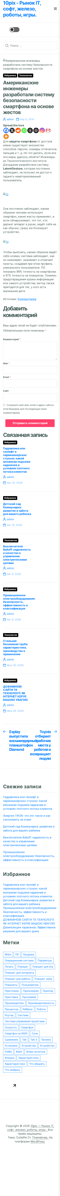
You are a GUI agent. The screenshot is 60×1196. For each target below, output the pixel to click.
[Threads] (30, 130)
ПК (17, 954)
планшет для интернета (19, 972)
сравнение (11, 1039)
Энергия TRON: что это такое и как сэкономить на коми (26, 817)
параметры (45, 960)
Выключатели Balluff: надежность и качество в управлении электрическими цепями (17, 555)
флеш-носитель (35, 1051)
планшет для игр (42, 966)
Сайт (6, 390)
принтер (48, 990)
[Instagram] (42, 130)
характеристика (28, 1057)
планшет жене (43, 978)
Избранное (10, 75)
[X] (12, 130)
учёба (8, 1051)
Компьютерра (27, 299)
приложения (31, 990)
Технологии (25, 75)
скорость (11, 1027)
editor (10, 119)
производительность (41, 1003)
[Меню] (55, 9)
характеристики (15, 1063)
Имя (6, 363)
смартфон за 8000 (16, 1033)
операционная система (19, 960)
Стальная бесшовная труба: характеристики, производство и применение (15, 647)
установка (11, 1045)
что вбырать (37, 1063)
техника (46, 1039)
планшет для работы (17, 978)
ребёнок (28, 1009)
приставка (11, 997)
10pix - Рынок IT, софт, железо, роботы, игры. (22, 9)
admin (10, 477)
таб (24, 1039)
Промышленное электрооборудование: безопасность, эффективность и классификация (19, 602)
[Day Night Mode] (11, 29)
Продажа (28, 954)
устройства (29, 1045)
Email (7, 377)
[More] (6, 136)
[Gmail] (48, 130)
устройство (47, 1045)
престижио (12, 990)
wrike (8, 954)
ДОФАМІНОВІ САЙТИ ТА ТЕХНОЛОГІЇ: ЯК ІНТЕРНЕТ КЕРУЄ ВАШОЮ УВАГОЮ (15, 693)
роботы (41, 1009)
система (23, 1015)
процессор (11, 1009)
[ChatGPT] (36, 130)
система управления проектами (25, 1021)
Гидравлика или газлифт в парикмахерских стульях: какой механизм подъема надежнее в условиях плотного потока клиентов (16, 460)
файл (19, 1051)
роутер (9, 1015)
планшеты (11, 984)
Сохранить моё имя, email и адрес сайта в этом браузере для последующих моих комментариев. (28, 409)
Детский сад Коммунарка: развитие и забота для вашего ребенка (17, 509)
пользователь (30, 984)
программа (29, 997)
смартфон (27, 1027)
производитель (14, 1003)
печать (9, 966)
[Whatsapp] (24, 130)
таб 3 (33, 1039)
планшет (23, 966)
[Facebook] (6, 130)
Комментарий (12, 339)
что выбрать (12, 1069)
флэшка (9, 1057)
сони (35, 1033)
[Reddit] (18, 130)
